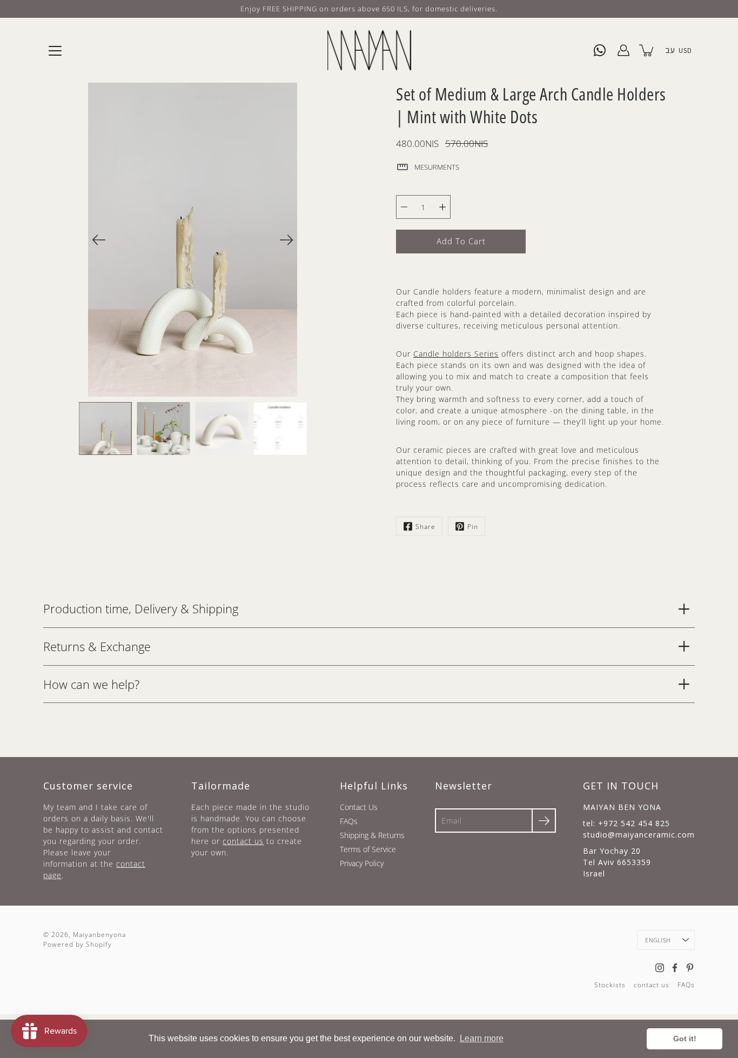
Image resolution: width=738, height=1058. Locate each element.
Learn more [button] (482, 1038)
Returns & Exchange (97, 646)
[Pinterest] (690, 967)
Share (425, 526)
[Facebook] (675, 967)
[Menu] (55, 50)
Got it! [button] (684, 1038)
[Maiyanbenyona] (369, 50)
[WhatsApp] (599, 50)
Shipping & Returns (372, 835)
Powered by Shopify (77, 944)
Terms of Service (368, 849)
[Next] (286, 240)
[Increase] (442, 207)
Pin (472, 526)
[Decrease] (404, 207)
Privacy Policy (362, 863)
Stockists (610, 984)
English (657, 940)
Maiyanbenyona (99, 934)
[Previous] (99, 240)
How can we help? (91, 684)
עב (670, 50)
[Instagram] (660, 967)
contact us (243, 841)
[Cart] (647, 50)
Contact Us (359, 807)
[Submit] (544, 820)
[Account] (623, 50)
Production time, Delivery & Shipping (140, 608)
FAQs (349, 821)
